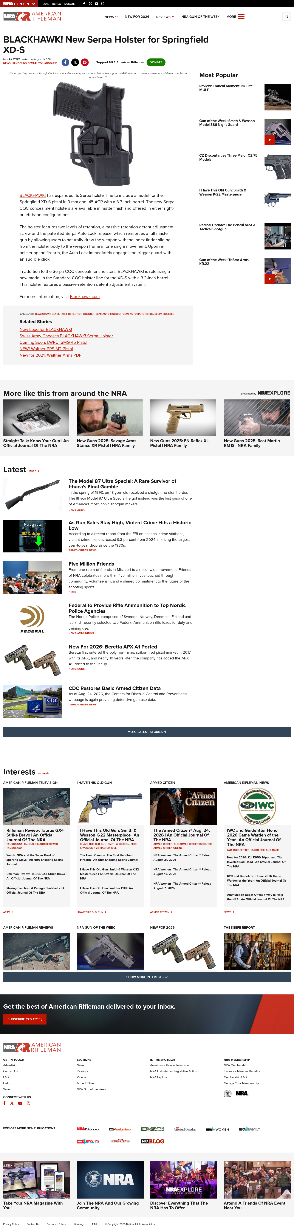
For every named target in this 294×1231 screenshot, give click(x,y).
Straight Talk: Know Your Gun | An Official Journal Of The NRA (36, 443)
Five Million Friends (91, 564)
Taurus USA (14, 844)
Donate (69, 4)
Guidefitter (241, 850)
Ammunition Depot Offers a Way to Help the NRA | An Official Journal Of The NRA (256, 897)
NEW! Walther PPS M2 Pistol (46, 349)
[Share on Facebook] (65, 60)
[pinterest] (85, 60)
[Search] (286, 16)
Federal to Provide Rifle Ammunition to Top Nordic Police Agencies (127, 608)
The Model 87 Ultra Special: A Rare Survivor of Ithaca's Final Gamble (122, 484)
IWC (229, 850)
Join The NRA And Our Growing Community (108, 1205)
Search (7, 1089)
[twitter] (75, 60)
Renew (56, 4)
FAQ (6, 1077)
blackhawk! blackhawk (51, 314)
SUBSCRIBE (25, 1019)
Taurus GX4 (14, 848)
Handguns (19, 63)
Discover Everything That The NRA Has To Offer (179, 1205)
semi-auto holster (109, 314)
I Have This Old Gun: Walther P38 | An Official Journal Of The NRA (106, 890)
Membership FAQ (235, 1077)
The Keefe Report (239, 927)
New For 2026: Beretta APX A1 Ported (113, 647)
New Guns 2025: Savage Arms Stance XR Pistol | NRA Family (106, 443)
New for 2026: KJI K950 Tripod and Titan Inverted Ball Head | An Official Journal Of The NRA (256, 862)
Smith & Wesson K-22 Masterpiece (109, 846)
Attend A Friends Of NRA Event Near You (254, 1205)
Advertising (10, 1065)
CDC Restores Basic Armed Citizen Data (115, 688)
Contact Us (10, 1071)
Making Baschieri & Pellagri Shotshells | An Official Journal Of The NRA (36, 890)
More (32, 471)
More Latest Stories (164, 731)
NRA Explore (158, 1077)
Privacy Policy (11, 1224)
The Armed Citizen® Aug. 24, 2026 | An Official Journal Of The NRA (181, 835)
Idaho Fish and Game (265, 850)
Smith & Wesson (118, 844)
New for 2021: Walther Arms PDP (51, 355)
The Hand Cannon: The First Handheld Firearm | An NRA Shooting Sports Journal (109, 857)
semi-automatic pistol (138, 314)
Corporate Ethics (56, 1224)
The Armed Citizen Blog (190, 844)
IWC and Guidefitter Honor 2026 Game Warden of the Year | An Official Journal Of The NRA (254, 837)
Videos (81, 1077)
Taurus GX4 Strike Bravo (41, 844)
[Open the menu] (241, 16)
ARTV (6, 912)
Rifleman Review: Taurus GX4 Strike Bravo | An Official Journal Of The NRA (35, 835)
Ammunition (85, 633)
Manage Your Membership (241, 1083)
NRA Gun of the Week (200, 16)
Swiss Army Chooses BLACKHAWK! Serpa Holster (66, 336)
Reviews (163, 16)
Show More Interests (170, 976)
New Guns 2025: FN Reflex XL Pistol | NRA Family (179, 443)
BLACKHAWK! (33, 195)
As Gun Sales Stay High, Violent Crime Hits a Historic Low (130, 525)
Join (46, 4)
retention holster (81, 314)
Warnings (79, 1224)
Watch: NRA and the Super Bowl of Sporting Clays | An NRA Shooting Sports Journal (34, 860)
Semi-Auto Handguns (42, 63)
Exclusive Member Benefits (242, 1071)
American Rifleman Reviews (28, 927)
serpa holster (164, 314)
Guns (81, 510)
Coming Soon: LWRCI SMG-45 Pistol (53, 342)
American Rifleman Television (30, 782)
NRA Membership (235, 1065)
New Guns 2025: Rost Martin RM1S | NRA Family (252, 443)
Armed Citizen (78, 550)
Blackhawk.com (85, 296)
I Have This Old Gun (94, 782)
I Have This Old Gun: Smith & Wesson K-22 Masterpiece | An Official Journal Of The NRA (109, 835)
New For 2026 (137, 16)
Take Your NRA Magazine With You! (33, 1205)
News (109, 16)
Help (6, 1083)
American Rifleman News (246, 782)
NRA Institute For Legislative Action (173, 1071)
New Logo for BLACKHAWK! (46, 329)
